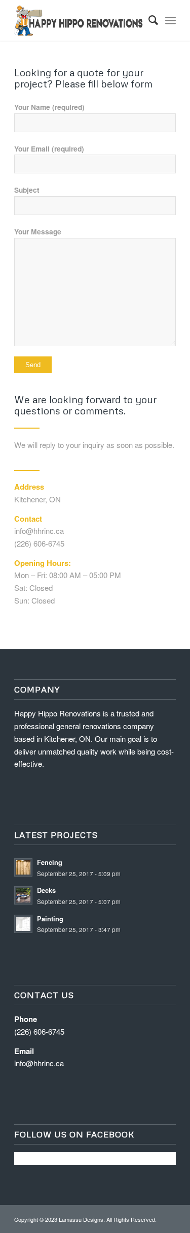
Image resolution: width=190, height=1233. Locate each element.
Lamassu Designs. (82, 1219)
